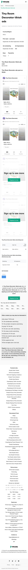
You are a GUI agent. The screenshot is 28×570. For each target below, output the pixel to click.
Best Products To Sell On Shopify (14, 461)
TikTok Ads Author (14, 478)
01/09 (9, 498)
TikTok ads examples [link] (9, 5)
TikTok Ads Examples (14, 469)
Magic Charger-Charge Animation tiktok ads (14, 306)
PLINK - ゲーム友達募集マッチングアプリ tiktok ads (24, 306)
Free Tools (14, 405)
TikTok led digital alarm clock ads (10, 342)
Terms (13, 564)
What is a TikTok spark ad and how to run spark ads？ (14, 524)
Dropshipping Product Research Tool (14, 442)
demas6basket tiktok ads (19, 308)
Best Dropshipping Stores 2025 (14, 440)
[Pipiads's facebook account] (9, 561)
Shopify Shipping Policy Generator (14, 403)
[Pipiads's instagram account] (19, 561)
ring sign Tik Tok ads (7, 326)
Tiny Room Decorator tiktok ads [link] (8, 8)
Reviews (14, 433)
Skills (14, 422)
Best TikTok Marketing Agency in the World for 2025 (14, 520)
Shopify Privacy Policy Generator (14, 392)
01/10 (19, 496)
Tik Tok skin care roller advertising (10, 329)
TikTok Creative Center (14, 426)
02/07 (9, 494)
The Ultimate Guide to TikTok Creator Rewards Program (14, 513)
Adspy (14, 415)
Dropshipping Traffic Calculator (14, 381)
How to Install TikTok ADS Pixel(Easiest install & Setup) (14, 530)
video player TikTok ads (8, 319)
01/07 (19, 498)
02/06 (14, 494)
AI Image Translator (14, 435)
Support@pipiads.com (14, 537)
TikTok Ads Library (14, 424)
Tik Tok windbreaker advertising (10, 321)
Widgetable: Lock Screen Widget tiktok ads (3, 306)
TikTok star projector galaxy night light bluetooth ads (11, 336)
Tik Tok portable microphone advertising (12, 324)
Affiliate (14, 409)
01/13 (14, 496)
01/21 (9, 496)
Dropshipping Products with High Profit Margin (14, 447)
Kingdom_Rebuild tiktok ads (8, 308)
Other (22, 489)
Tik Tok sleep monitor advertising (10, 331)
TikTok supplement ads (8, 340)
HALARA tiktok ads (8, 306)
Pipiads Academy (14, 480)
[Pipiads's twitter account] (12, 561)
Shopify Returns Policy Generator (14, 400)
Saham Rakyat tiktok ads (14, 308)
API (14, 541)
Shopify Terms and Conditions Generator (14, 397)
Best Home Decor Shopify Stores (14, 463)
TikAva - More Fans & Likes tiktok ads (19, 306)
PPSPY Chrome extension (14, 407)
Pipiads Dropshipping (14, 444)
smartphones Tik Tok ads (8, 333)
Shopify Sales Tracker (14, 370)
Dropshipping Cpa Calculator (14, 383)
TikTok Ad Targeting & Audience (14, 375)
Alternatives (14, 431)
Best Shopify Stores (14, 452)
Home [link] (2, 5)
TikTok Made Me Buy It (14, 450)
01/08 (14, 498)
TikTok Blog (14, 472)
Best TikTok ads (14, 476)
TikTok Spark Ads (14, 420)
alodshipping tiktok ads (24, 308)
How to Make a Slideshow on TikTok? (14, 527)
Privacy (8, 564)
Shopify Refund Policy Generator (14, 394)
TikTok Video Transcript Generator (14, 429)
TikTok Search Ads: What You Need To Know (14, 505)
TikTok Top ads (14, 474)
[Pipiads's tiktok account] (16, 561)
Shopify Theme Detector (14, 377)
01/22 (19, 494)
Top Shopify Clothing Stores (14, 459)
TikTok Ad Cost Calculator (14, 386)
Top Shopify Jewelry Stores (14, 457)
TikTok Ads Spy (14, 418)
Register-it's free (14, 180)
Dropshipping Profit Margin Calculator (14, 390)
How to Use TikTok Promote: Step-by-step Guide (14, 516)
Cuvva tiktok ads (3, 308)
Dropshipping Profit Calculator (14, 388)
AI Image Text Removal (14, 437)
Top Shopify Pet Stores (14, 455)
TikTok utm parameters (14, 372)
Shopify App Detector (14, 379)
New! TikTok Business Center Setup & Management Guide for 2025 (14, 509)
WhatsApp (14, 539)
